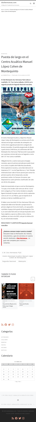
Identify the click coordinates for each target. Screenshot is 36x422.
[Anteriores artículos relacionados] (29, 279)
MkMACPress (6, 75)
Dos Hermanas (22, 238)
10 (8, 371)
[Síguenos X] (9, 324)
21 (27, 374)
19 (18, 374)
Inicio (2, 9)
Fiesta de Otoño (24, 304)
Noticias (4, 350)
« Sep (16, 381)
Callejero (4, 339)
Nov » (19, 381)
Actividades (5, 337)
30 (3, 379)
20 (22, 374)
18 (13, 374)
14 (27, 371)
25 (13, 377)
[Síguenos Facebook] (6, 324)
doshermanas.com (11, 411)
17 (8, 374)
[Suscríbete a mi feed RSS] (2, 324)
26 (18, 377)
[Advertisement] (18, 34)
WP (13, 413)
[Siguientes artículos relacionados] (33, 279)
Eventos (7, 9)
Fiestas (3, 345)
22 (32, 374)
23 (3, 377)
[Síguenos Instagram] (13, 324)
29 (32, 377)
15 (32, 371)
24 (8, 377)
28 (27, 377)
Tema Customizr (26, 413)
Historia (4, 347)
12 (18, 371)
